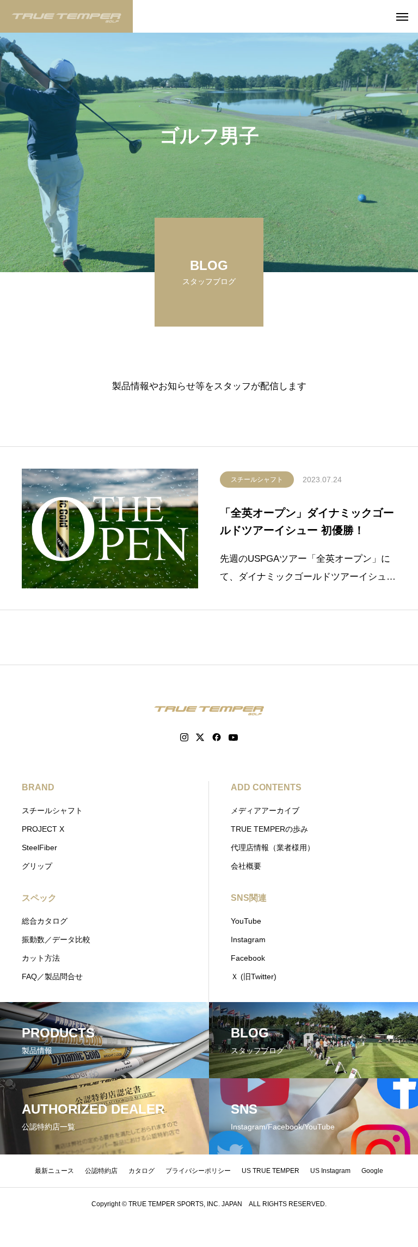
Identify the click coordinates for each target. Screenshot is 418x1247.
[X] (200, 737)
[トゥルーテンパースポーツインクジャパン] (66, 16)
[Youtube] (233, 737)
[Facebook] (216, 737)
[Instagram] (184, 737)
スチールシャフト (257, 479)
